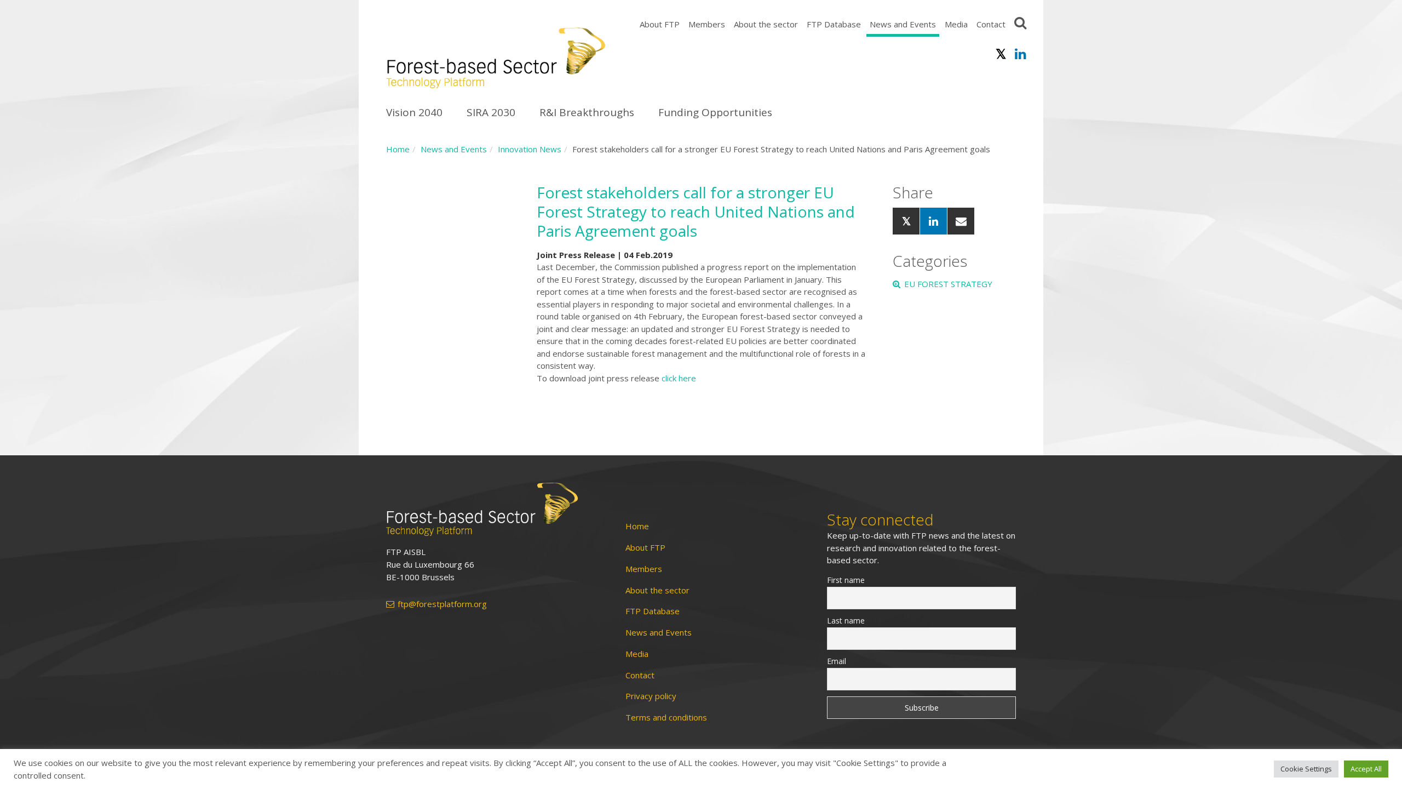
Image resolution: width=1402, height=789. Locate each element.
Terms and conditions (666, 717)
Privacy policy (650, 696)
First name (846, 580)
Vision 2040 (414, 112)
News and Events (903, 24)
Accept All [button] (1366, 769)
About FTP (660, 24)
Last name (846, 620)
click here (679, 378)
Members (706, 24)
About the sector (766, 24)
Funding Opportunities (715, 112)
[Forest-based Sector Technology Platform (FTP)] (493, 509)
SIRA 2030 (491, 112)
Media (956, 24)
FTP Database (834, 24)
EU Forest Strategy (948, 283)
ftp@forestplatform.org (442, 604)
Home (398, 149)
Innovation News (529, 149)
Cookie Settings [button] (1306, 769)
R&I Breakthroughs (586, 112)
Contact (990, 24)
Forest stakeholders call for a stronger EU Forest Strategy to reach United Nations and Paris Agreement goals (696, 211)
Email (836, 661)
